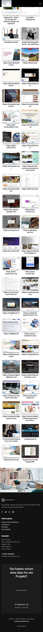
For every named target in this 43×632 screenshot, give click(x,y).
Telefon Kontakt (21, 590)
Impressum (6, 525)
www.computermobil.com (11, 542)
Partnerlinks (6, 529)
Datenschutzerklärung (10, 522)
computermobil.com (21, 621)
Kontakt (5, 527)
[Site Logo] (7, 3)
